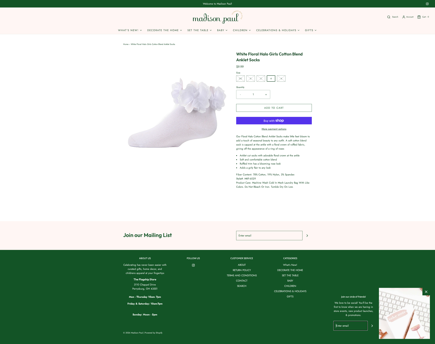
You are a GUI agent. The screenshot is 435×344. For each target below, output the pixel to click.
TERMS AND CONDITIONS (242, 275)
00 (240, 78)
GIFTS (290, 296)
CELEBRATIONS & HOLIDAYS (290, 291)
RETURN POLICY (242, 270)
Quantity (240, 87)
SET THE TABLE (290, 275)
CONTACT (241, 281)
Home (125, 44)
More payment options (274, 129)
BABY (290, 281)
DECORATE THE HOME (290, 270)
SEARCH (241, 286)
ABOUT (242, 265)
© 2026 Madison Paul (133, 332)
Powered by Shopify (153, 332)
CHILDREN (290, 286)
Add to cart (274, 108)
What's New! (290, 265)
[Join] (307, 235)
